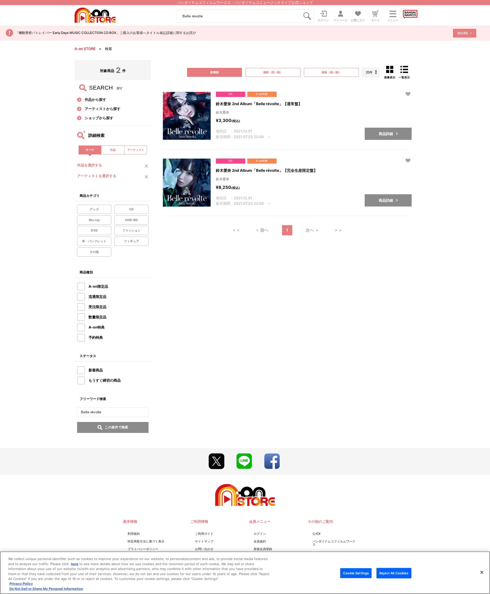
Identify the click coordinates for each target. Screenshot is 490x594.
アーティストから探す (102, 108)
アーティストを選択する (96, 176)
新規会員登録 (263, 549)
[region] (245, 572)
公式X (316, 534)
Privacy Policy (21, 584)
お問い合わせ (204, 549)
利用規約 (134, 534)
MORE (463, 33)
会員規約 (260, 541)
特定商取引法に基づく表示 (146, 541)
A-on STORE (85, 48)
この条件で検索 (116, 427)
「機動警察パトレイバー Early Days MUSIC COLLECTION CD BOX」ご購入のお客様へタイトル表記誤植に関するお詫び (105, 33)
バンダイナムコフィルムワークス (333, 542)
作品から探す (95, 99)
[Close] (481, 572)
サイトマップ (204, 541)
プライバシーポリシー (143, 549)
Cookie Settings (356, 573)
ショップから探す (99, 118)
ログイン (260, 534)
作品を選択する (89, 165)
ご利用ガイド (204, 534)
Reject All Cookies (393, 573)
